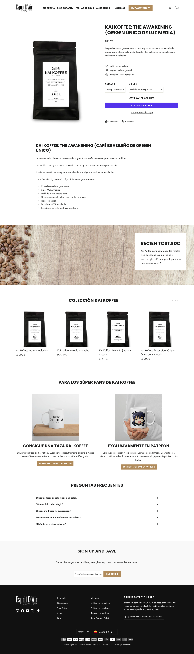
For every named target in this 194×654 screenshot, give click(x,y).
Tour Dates (62, 608)
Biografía (49, 8)
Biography (61, 598)
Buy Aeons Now (140, 7)
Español (81, 631)
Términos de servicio (100, 613)
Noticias (120, 8)
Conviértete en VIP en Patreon (55, 463)
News (59, 618)
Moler (133, 84)
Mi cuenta (95, 598)
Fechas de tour (84, 8)
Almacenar (103, 8)
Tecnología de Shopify (122, 644)
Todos (174, 300)
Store (59, 613)
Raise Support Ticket (100, 618)
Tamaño (110, 84)
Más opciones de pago (142, 112)
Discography (65, 8)
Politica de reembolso (100, 608)
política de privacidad (100, 603)
